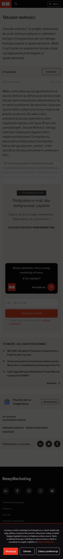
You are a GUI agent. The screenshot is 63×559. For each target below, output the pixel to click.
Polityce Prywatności (45, 542)
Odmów (27, 551)
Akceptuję (10, 551)
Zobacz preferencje (48, 551)
